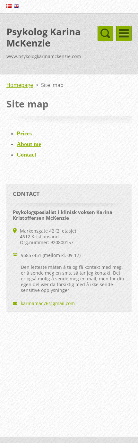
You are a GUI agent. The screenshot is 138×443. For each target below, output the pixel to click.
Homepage (19, 85)
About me (29, 144)
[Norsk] (9, 5)
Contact (26, 154)
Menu (124, 33)
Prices (24, 133)
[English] (16, 5)
